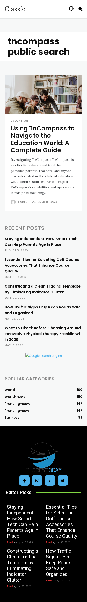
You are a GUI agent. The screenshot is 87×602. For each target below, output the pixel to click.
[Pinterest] (50, 480)
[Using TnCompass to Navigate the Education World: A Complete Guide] (43, 94)
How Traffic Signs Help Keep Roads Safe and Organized (58, 562)
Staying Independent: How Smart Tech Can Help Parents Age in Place (22, 521)
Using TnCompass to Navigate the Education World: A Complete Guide (43, 139)
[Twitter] (63, 480)
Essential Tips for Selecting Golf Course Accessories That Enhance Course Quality (42, 265)
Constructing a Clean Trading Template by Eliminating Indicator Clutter (22, 565)
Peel (10, 542)
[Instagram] (37, 480)
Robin (23, 201)
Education (19, 121)
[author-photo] (14, 202)
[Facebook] (24, 480)
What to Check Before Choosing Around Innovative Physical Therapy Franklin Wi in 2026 (43, 333)
